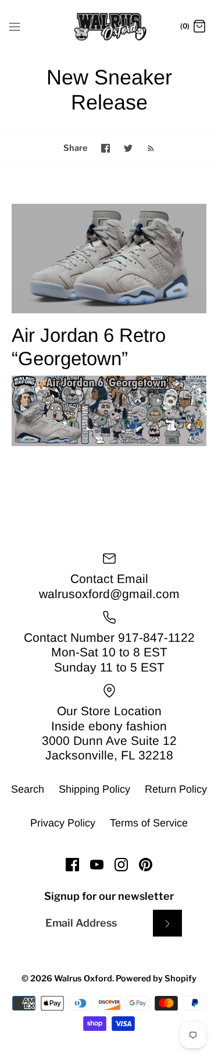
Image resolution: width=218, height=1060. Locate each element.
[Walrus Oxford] (109, 27)
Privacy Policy (62, 823)
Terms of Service (149, 823)
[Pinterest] (145, 864)
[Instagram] (121, 864)
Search (27, 789)
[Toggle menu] (14, 26)
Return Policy (176, 789)
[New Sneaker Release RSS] (145, 147)
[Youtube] (96, 864)
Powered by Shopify (156, 978)
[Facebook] (72, 864)
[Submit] (167, 923)
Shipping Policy (94, 789)
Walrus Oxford (83, 978)
